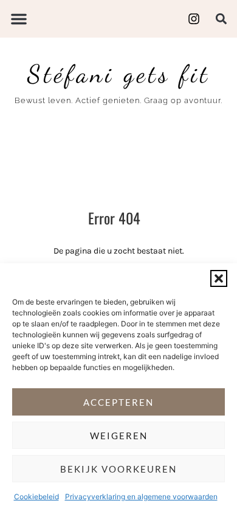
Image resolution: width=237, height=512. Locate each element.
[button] (219, 278)
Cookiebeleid (36, 496)
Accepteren (118, 402)
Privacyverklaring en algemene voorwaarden (141, 496)
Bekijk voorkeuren (118, 468)
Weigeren (119, 435)
